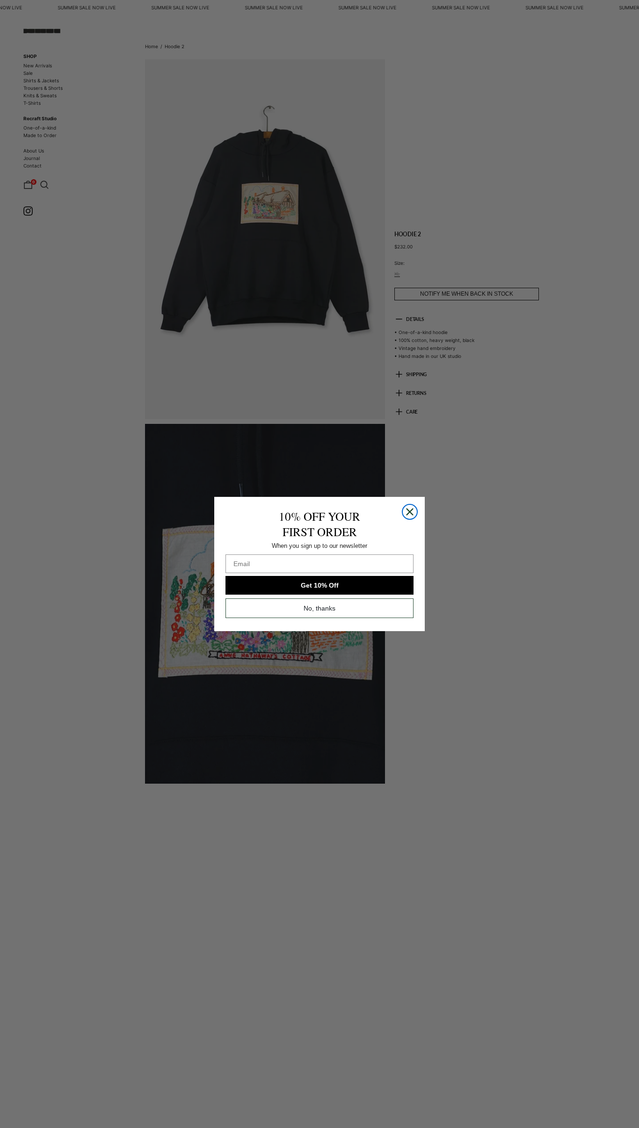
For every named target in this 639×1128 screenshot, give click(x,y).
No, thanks (319, 608)
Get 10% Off (320, 585)
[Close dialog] (409, 511)
